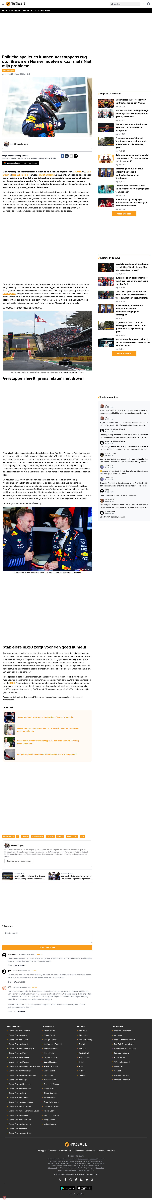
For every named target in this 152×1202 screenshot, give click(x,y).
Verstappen (14, 10)
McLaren (77, 172)
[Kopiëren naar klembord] (76, 156)
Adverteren (90, 1151)
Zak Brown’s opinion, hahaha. (112, 517)
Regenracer (110, 499)
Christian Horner (47, 175)
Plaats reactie (47, 947)
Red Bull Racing (20, 175)
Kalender (25, 10)
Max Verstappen (8, 70)
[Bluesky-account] (86, 1179)
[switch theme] (144, 3)
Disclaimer (110, 1151)
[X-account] (60, 1179)
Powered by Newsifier (76, 1194)
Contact (101, 1151)
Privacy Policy (65, 1151)
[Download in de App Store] (84, 1188)
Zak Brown (50, 836)
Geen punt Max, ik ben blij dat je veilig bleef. (118, 495)
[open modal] (148, 3)
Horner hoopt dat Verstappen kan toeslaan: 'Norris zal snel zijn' (45, 717)
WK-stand (39, 10)
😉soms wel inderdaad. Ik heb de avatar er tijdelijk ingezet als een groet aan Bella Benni (124, 472)
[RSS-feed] (81, 1179)
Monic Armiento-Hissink (115, 429)
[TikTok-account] (76, 1179)
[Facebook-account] (65, 1179)
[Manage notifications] (4, 1197)
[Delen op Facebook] (62, 156)
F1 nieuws (24, 836)
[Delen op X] (67, 156)
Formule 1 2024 (72, 836)
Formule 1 (53, 1151)
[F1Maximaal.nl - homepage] (16, 4)
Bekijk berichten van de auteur (19, 861)
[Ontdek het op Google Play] (67, 1188)
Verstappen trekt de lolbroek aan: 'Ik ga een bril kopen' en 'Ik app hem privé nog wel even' (48, 729)
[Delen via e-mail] (71, 156)
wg (106, 405)
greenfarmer (110, 511)
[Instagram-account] (70, 1179)
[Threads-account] (92, 1179)
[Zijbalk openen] (3, 4)
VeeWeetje (109, 466)
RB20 (12, 683)
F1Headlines (79, 1151)
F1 (6, 10)
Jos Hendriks (110, 453)
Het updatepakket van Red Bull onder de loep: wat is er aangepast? (47, 754)
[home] (3, 10)
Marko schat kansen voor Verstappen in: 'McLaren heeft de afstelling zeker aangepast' (48, 742)
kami (107, 490)
